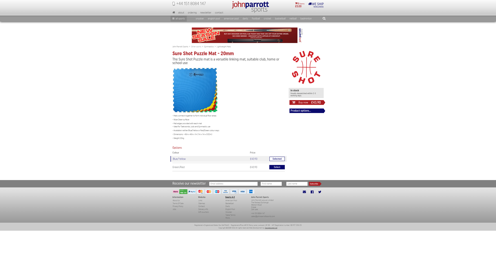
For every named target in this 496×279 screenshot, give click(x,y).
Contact (219, 12)
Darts (245, 18)
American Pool (231, 18)
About (181, 12)
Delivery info (203, 209)
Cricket (267, 18)
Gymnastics (209, 47)
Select (277, 167)
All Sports (180, 18)
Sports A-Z (230, 197)
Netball (293, 18)
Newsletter (205, 12)
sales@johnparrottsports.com (263, 216)
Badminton (306, 18)
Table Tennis (230, 215)
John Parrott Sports (180, 47)
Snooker (200, 18)
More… (228, 218)
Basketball (280, 18)
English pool (214, 18)
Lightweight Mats (224, 47)
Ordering (192, 12)
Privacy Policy (178, 206)
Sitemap (201, 203)
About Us (176, 201)
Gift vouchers (203, 212)
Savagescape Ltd (271, 228)
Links (200, 201)
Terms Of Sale (178, 203)
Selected (277, 159)
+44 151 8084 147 (258, 213)
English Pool (230, 209)
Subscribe (314, 184)
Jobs (174, 209)
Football (256, 18)
